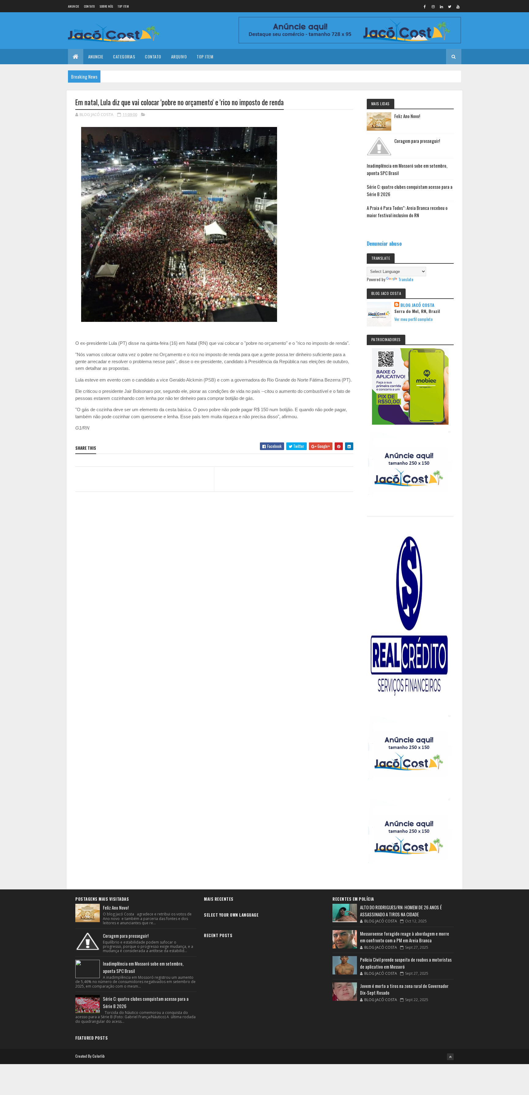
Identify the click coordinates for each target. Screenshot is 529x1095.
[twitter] (449, 6)
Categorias (124, 56)
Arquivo (179, 56)
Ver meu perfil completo (413, 319)
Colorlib (98, 1056)
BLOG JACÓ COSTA (417, 305)
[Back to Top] (450, 1056)
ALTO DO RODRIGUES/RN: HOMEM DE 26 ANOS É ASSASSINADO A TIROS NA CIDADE (401, 911)
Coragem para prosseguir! (417, 140)
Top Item (123, 6)
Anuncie (73, 6)
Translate (405, 279)
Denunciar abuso (384, 243)
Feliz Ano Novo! (407, 116)
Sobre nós (106, 6)
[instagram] (433, 6)
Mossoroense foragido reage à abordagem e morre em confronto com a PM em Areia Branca (404, 937)
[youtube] (458, 6)
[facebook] (425, 6)
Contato (89, 6)
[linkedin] (441, 6)
